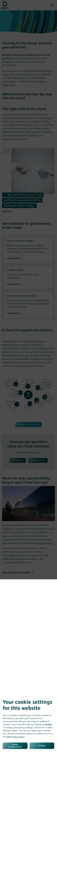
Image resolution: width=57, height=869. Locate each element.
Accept (41, 746)
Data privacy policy (15, 737)
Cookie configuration (15, 746)
